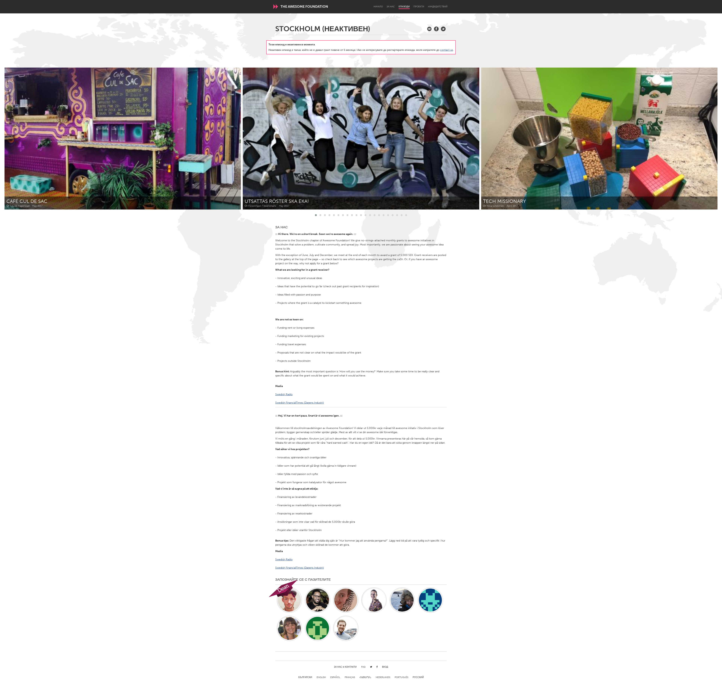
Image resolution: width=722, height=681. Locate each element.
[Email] (429, 29)
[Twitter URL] (443, 29)
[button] (316, 215)
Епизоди (404, 6)
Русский (418, 677)
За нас (391, 6)
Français (350, 677)
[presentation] (706, 138)
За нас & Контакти (345, 667)
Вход (385, 667)
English (321, 677)
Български (305, 677)
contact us (446, 50)
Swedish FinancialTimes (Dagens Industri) (299, 402)
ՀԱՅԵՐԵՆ (365, 677)
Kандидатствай (437, 6)
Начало (378, 6)
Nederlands (383, 677)
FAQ (363, 667)
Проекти (418, 6)
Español (335, 677)
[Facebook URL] (436, 29)
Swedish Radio (284, 394)
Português (401, 677)
